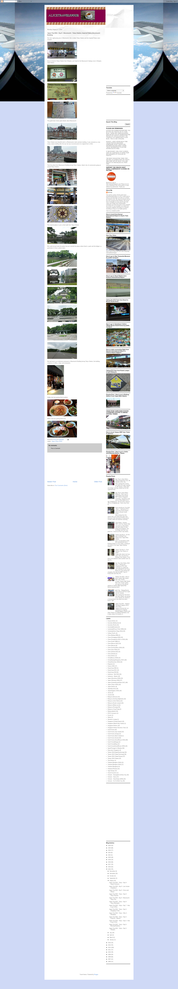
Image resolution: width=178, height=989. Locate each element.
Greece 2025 (111, 666)
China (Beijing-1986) (113, 635)
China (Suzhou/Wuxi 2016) (115, 647)
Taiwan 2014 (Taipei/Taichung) (116, 754)
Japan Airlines (111, 686)
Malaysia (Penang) (113, 707)
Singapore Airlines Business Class (117, 727)
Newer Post (51, 482)
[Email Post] (67, 439)
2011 (109, 949)
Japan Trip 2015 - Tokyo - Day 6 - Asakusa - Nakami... (118, 917)
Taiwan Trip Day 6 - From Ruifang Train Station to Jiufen (122, 551)
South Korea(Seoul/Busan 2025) (116, 746)
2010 (109, 952)
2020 (109, 857)
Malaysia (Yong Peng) (113, 709)
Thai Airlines (111, 760)
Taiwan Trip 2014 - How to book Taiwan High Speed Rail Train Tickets (122, 578)
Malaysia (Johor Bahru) (114, 701)
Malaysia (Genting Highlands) (115, 699)
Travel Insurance (112, 772)
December (112, 871)
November (112, 873)
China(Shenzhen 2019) (114, 662)
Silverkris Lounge (112, 719)
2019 (109, 859)
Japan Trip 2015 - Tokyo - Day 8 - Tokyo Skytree (118, 894)
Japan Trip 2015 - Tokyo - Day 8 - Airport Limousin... (118, 883)
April (111, 935)
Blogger (96, 974)
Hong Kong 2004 (112, 668)
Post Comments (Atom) (61, 485)
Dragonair (110, 664)
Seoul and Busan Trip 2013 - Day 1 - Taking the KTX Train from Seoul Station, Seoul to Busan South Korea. (122, 510)
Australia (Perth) (112, 625)
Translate (119, 93)
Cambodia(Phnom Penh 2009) (116, 629)
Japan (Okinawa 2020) (114, 680)
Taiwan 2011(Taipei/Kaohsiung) (116, 752)
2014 (109, 942)
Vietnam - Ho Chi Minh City (115, 781)
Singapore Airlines (112, 725)
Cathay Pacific (112, 633)
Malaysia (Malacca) (113, 705)
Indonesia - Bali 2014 (113, 674)
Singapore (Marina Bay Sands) (116, 723)
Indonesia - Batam (112, 676)
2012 (109, 947)
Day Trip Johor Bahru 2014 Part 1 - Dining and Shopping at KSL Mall (122, 564)
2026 (109, 845)
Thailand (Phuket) (112, 768)
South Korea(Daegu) (113, 742)
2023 (109, 852)
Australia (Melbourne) (113, 623)
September (113, 878)
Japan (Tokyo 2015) (57, 441)
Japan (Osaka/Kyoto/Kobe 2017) (116, 682)
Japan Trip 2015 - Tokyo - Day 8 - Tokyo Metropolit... (118, 902)
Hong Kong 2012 (112, 670)
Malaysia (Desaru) (112, 696)
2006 (109, 961)
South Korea (111, 729)
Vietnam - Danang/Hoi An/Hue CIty (117, 775)
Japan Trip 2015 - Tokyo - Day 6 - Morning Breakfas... (118, 925)
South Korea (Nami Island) (115, 736)
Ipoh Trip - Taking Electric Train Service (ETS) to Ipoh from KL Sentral (122, 592)
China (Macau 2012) (113, 643)
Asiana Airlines (112, 621)
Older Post (98, 482)
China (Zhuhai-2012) (113, 651)
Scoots (109, 715)
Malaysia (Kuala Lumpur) (114, 703)
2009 (109, 954)
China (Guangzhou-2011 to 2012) (116, 639)
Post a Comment (55, 448)
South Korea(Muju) (113, 744)
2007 (109, 959)
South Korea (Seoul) (113, 738)
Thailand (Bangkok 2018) (114, 762)
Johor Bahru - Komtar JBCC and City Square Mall (122, 523)
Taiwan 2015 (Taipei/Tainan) (115, 756)
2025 (109, 848)
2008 (109, 957)
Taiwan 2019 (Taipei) (113, 758)
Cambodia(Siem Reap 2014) (115, 631)
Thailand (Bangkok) (113, 766)
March (111, 937)
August (112, 880)
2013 (109, 945)
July (111, 932)
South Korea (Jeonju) (113, 733)
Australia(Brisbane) (113, 627)
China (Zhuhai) (111, 653)
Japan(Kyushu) (112, 688)
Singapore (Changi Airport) (115, 721)
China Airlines (111, 655)
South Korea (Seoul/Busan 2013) (116, 740)
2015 (109, 869)
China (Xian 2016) (112, 649)
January (112, 939)
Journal (110, 694)
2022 (109, 855)
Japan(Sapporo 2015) (113, 690)
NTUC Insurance (112, 713)
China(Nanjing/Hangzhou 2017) (116, 660)
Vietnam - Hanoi (112, 777)
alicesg (110, 192)
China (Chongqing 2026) (114, 637)
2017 (109, 864)
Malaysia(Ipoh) (112, 711)
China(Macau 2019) (113, 657)
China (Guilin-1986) (113, 641)
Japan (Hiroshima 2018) (114, 678)
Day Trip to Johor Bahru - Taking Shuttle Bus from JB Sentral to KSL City (122, 480)
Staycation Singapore (113, 750)
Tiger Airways (111, 770)
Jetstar (109, 692)
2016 (109, 866)
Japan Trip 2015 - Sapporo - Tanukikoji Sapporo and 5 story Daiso (122, 605)
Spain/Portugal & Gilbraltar (115, 748)
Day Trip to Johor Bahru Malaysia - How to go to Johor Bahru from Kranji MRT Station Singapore (121, 495)
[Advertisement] (75, 466)
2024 (109, 850)
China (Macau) (111, 645)
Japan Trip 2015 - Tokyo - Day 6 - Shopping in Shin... (118, 910)
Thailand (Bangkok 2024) (114, 764)
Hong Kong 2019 (112, 672)
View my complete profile (113, 210)
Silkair (109, 717)
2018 (109, 862)
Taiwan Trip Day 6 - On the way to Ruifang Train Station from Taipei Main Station (122, 537)
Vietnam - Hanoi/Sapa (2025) (115, 779)
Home (75, 482)
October (112, 876)
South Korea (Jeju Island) (114, 731)
